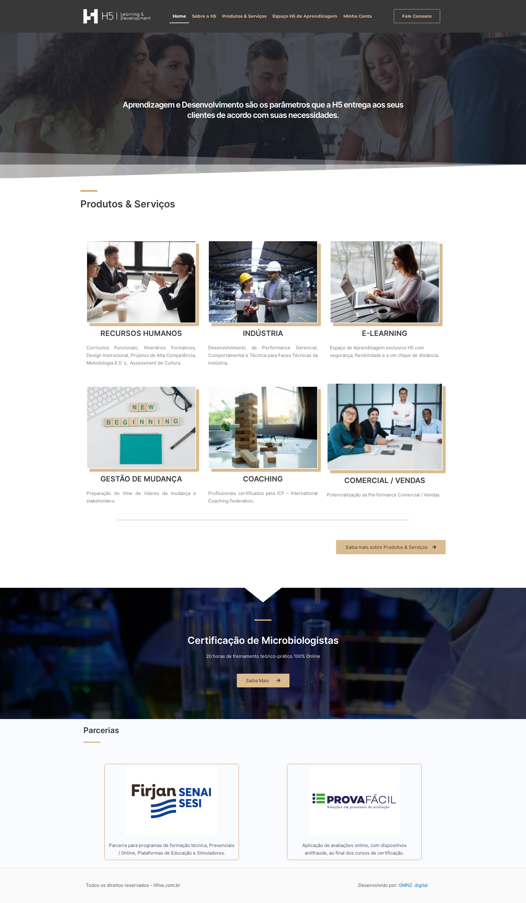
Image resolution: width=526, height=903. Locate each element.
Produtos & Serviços (244, 16)
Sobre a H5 (204, 16)
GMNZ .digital (413, 885)
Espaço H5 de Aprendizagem (304, 16)
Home (179, 16)
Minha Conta (357, 16)
